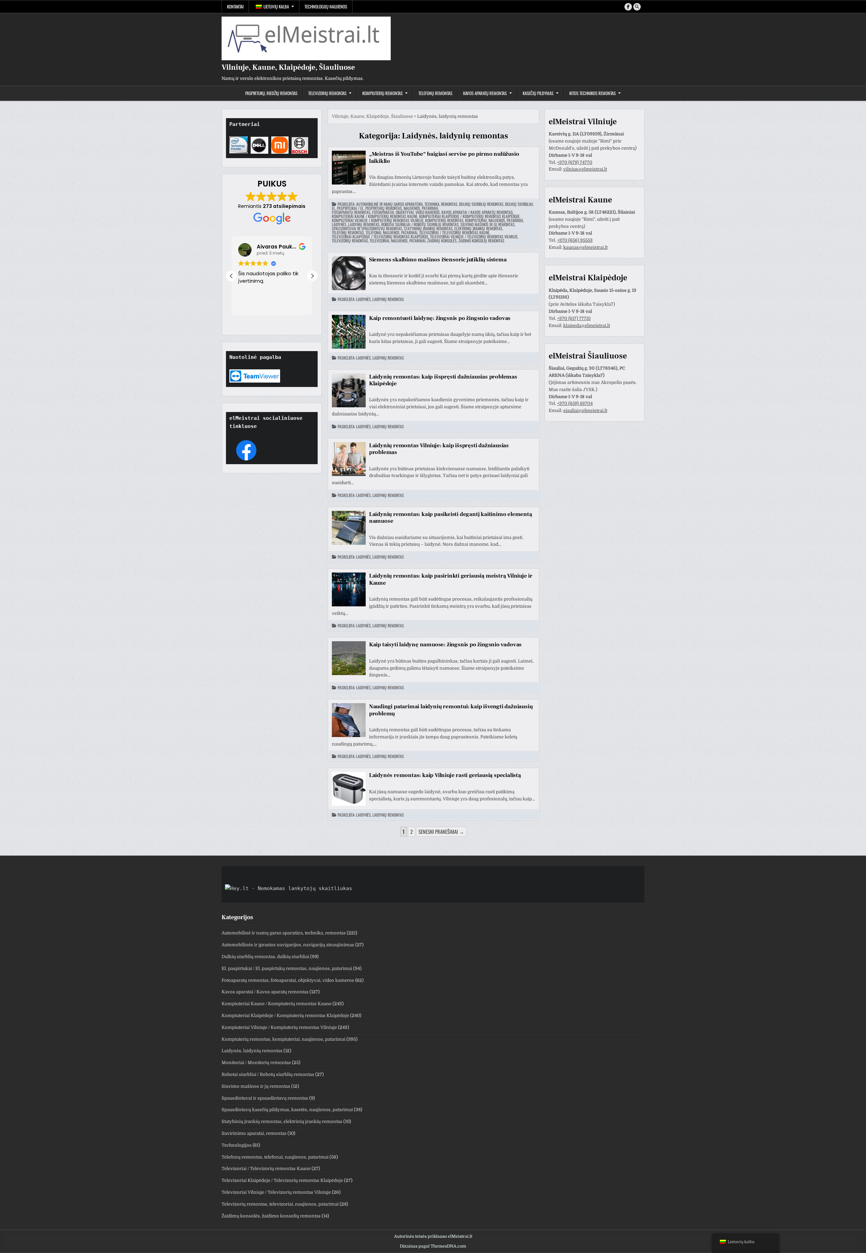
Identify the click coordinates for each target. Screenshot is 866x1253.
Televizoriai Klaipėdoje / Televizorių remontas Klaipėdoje (380, 237)
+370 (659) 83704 (575, 403)
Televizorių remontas (327, 93)
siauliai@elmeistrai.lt (585, 410)
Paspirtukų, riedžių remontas (271, 93)
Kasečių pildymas (538, 93)
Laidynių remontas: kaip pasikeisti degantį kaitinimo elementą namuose (450, 518)
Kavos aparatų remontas (485, 93)
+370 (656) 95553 (575, 240)
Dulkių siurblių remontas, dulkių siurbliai (496, 204)
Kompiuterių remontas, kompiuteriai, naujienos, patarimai (474, 220)
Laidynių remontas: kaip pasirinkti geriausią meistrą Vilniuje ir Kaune (450, 579)
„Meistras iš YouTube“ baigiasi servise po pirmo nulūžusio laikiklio (444, 157)
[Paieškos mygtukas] (637, 6)
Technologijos (237, 1145)
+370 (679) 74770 (574, 162)
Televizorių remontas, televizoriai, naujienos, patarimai (379, 241)
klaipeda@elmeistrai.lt (586, 325)
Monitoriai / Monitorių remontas (256, 1062)
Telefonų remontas (435, 93)
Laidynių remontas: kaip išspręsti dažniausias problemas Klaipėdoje (443, 380)
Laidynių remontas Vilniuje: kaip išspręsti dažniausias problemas (439, 449)
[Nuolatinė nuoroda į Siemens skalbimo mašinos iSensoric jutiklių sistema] (349, 273)
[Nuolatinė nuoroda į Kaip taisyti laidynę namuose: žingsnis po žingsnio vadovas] (349, 658)
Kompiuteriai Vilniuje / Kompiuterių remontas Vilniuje (378, 220)
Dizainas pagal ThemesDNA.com (433, 1246)
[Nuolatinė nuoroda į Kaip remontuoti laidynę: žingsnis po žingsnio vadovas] (349, 332)
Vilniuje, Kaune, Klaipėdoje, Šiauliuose (288, 67)
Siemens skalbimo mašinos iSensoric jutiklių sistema (438, 259)
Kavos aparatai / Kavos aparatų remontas (477, 212)
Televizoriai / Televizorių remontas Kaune (454, 233)
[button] (312, 276)
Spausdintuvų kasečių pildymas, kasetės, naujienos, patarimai (287, 1109)
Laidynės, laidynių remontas (356, 224)
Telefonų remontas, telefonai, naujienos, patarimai (374, 233)
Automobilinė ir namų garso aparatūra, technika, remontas (406, 204)
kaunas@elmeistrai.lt (585, 247)
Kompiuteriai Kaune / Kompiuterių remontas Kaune (374, 216)
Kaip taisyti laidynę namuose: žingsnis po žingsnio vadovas (445, 644)
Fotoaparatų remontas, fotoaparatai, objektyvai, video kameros (386, 212)
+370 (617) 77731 (574, 318)
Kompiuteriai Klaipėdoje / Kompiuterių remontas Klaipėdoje (469, 216)
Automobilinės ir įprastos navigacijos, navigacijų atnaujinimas (288, 944)
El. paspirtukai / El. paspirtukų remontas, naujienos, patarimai (385, 208)
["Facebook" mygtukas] (628, 6)
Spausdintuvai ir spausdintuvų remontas (367, 228)
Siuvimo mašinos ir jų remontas (487, 224)
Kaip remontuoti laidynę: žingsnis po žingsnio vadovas (439, 318)
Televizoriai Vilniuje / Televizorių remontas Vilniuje (474, 237)
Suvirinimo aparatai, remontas (254, 1133)
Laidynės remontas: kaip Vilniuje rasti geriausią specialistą (445, 775)
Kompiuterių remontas (382, 93)
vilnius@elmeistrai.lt (585, 169)
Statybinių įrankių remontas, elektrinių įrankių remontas (453, 228)
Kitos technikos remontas (592, 93)
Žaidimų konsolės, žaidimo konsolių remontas (465, 241)
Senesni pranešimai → (441, 831)
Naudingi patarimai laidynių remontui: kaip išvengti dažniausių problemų (451, 710)
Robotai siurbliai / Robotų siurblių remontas (420, 224)
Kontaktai (235, 6)
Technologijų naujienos (325, 6)
